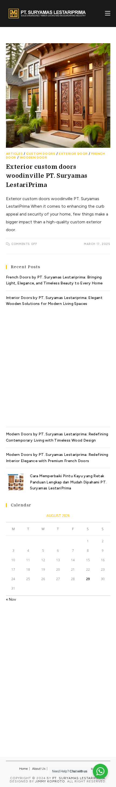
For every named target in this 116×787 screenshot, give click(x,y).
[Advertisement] (58, 365)
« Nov (11, 599)
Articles (14, 154)
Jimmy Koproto (50, 781)
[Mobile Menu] (107, 13)
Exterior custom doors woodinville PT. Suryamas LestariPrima (46, 175)
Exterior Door (73, 154)
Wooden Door (33, 157)
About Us (38, 769)
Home (23, 769)
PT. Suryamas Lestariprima (78, 778)
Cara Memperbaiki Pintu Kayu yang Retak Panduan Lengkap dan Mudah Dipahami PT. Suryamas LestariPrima (68, 482)
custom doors (40, 154)
